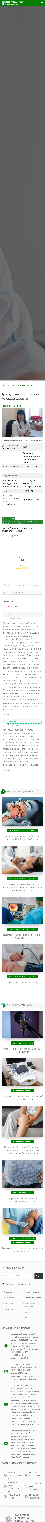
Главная (5, 385)
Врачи (14, 385)
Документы (9, 1298)
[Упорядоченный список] (16, 592)
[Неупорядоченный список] (19, 592)
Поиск (39, 1276)
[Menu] (42, 3)
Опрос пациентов (33, 1298)
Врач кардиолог (25, 385)
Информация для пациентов (22, 830)
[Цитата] (22, 592)
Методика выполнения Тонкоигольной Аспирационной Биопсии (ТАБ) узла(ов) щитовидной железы (22, 887)
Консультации (8, 518)
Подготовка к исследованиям (22, 982)
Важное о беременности (22, 1239)
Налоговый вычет (32, 1292)
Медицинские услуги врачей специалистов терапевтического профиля (19, 522)
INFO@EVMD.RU (35, 1490)
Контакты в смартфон (28, 1304)
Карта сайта (9, 1309)
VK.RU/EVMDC (35, 1498)
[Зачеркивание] (13, 592)
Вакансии (8, 1303)
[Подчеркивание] (10, 592)
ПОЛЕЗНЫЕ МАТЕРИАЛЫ (19, 1005)
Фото (6, 1315)
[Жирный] (4, 592)
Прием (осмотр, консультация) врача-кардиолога (19, 529)
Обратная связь (32, 1318)
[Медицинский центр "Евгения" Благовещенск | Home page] (16, 3)
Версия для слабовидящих (17, 1284)
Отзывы (28, 1312)
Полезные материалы (22, 1043)
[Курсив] (7, 592)
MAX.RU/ (11, 1498)
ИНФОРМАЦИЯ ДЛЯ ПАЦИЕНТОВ (24, 791)
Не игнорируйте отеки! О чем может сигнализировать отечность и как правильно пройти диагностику (22, 1150)
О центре (8, 1292)
